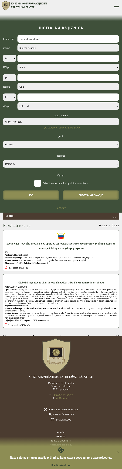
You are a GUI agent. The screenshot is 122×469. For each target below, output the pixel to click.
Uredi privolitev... (62, 465)
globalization (33, 316)
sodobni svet (25, 313)
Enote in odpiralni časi (63, 409)
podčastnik (9, 316)
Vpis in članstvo (63, 414)
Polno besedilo (14, 268)
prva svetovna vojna (26, 260)
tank (45, 260)
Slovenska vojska (72, 313)
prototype (71, 260)
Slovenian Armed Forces (66, 316)
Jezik (61, 136)
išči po (6, 47)
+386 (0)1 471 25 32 (62, 395)
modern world (21, 316)
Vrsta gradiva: (61, 115)
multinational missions (107, 316)
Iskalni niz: (9, 39)
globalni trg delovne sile (53, 313)
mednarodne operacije (89, 313)
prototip (38, 260)
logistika (50, 260)
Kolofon (61, 432)
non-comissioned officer (14, 318)
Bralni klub (63, 419)
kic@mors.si (62, 398)
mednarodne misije (108, 313)
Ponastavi (61, 207)
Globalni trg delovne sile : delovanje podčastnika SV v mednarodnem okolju (61, 282)
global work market (47, 316)
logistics (84, 260)
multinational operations (87, 316)
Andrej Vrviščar (16, 287)
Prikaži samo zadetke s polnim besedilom (65, 183)
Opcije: (61, 175)
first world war (61, 260)
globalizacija (37, 313)
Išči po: (61, 155)
